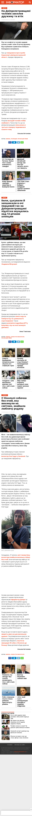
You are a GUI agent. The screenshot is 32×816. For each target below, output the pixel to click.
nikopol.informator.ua (20, 751)
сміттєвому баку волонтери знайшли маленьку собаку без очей (15, 557)
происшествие (23, 138)
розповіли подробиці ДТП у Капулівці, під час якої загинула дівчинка (14, 325)
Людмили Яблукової (9, 264)
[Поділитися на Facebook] (10, 142)
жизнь (8, 138)
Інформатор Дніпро (18, 600)
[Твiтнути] (18, 142)
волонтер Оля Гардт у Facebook (13, 456)
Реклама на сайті (19, 744)
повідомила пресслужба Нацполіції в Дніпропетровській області (13, 55)
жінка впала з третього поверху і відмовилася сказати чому (13, 127)
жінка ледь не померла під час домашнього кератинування (13, 318)
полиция (14, 138)
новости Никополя (17, 336)
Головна (9, 744)
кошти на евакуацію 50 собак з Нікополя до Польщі (14, 643)
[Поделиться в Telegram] (14, 142)
